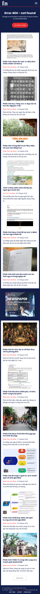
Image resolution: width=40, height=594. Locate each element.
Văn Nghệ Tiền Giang (19, 590)
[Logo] (5, 3)
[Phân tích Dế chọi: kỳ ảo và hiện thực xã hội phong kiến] (20, 334)
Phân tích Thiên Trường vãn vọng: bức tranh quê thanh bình (20, 561)
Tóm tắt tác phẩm (9, 193)
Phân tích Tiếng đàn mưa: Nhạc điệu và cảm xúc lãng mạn (19, 146)
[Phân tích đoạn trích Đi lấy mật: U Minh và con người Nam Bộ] (20, 217)
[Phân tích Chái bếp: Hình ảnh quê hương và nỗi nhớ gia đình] (20, 503)
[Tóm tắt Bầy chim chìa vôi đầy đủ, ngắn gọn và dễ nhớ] (20, 173)
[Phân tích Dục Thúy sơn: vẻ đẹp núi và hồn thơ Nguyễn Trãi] (20, 89)
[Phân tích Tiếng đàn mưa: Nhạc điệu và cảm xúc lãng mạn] (20, 131)
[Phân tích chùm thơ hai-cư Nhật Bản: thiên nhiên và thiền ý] (20, 46)
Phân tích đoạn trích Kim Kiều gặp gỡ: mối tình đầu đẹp (19, 434)
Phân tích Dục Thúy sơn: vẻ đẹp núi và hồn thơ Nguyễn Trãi (19, 104)
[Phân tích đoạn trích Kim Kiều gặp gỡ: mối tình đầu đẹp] (20, 419)
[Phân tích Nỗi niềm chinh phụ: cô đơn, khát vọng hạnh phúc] (20, 377)
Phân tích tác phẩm (10, 67)
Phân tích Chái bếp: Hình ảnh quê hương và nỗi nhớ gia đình (18, 519)
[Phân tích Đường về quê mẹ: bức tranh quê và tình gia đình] (20, 461)
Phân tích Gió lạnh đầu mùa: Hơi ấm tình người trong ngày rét (18, 275)
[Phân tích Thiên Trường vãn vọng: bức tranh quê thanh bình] (20, 545)
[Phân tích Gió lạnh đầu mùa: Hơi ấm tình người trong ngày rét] (20, 259)
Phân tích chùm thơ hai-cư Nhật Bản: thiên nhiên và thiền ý (19, 62)
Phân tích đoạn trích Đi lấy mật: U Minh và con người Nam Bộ (20, 233)
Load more (19, 578)
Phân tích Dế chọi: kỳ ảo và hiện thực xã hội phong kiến (19, 350)
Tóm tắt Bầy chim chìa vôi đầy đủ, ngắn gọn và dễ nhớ (17, 189)
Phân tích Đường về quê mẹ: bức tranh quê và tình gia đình (20, 476)
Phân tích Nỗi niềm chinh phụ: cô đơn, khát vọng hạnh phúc (19, 392)
